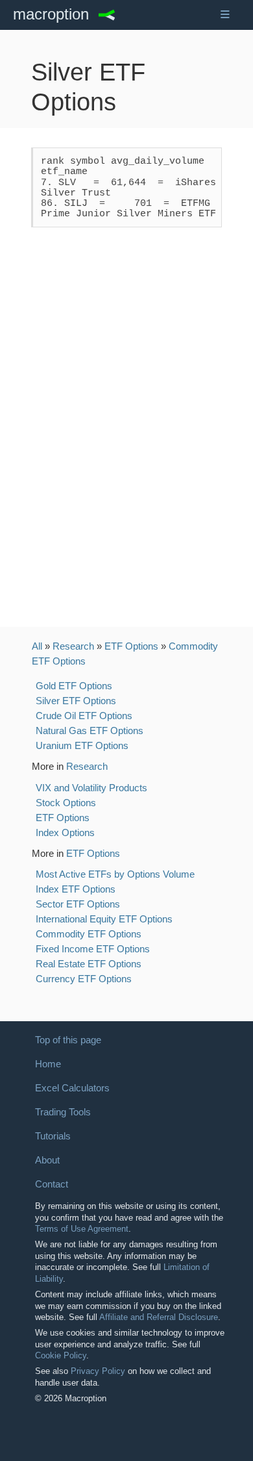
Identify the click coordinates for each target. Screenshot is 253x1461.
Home (48, 1064)
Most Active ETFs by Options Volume (115, 874)
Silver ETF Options (76, 700)
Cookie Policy (60, 1355)
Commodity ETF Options (88, 933)
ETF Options (131, 646)
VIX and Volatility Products (91, 787)
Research (73, 646)
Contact (51, 1184)
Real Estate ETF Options (88, 963)
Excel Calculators (72, 1088)
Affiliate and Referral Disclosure (158, 1317)
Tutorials (53, 1136)
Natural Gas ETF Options (89, 730)
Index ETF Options (75, 889)
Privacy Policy (98, 1371)
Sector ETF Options (78, 903)
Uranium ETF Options (82, 745)
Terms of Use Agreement (81, 1229)
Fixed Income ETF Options (93, 948)
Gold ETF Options (74, 685)
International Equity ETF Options (104, 918)
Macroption (51, 14)
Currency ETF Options (84, 978)
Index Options (65, 832)
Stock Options (66, 802)
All (37, 646)
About (47, 1160)
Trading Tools (63, 1112)
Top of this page (68, 1040)
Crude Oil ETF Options (84, 715)
